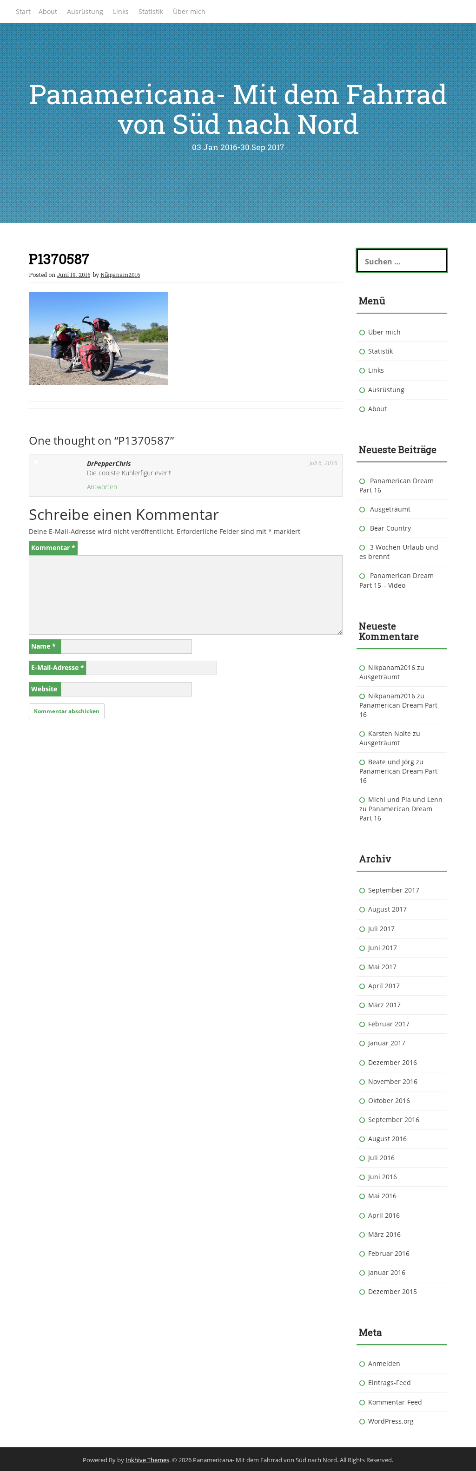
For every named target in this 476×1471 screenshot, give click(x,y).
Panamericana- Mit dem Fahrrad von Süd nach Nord (238, 108)
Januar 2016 (386, 1272)
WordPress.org (391, 1421)
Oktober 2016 (389, 1100)
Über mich (189, 11)
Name (43, 646)
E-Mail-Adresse (57, 667)
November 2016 (392, 1081)
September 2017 (393, 890)
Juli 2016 (381, 1157)
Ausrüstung (85, 11)
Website (44, 688)
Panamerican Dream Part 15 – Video (396, 580)
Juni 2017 (382, 947)
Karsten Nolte (389, 733)
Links (121, 11)
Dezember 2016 (392, 1062)
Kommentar (53, 547)
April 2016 (384, 1215)
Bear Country (390, 528)
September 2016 (393, 1119)
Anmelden (384, 1363)
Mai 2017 (382, 966)
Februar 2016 (389, 1253)
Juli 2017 (381, 928)
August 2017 (387, 909)
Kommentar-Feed (395, 1402)
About (48, 11)
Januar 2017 (386, 1042)
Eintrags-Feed (389, 1382)
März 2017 (384, 1004)
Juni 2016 (382, 1176)
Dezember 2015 (392, 1291)
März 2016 (384, 1234)
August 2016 (387, 1138)
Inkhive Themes (147, 1460)
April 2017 (384, 985)
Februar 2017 (389, 1023)
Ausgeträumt (390, 509)
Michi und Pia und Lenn (405, 799)
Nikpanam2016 (120, 274)
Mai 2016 (382, 1195)
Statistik (151, 11)
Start (23, 11)
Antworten (102, 486)
